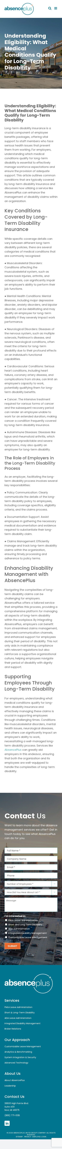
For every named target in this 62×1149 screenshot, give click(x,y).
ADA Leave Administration (18, 1018)
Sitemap (19, 1136)
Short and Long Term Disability (25, 924)
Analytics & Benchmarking (18, 1051)
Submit (12, 946)
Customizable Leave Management (27, 937)
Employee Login (39, 1136)
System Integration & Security (20, 1057)
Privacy (27, 1136)
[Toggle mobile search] (49, 8)
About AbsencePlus (15, 1080)
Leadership (10, 1085)
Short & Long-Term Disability (20, 1012)
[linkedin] (7, 1123)
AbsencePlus (13, 750)
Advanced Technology (16, 1062)
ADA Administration (19, 928)
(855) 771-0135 (12, 1115)
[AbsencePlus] (29, 974)
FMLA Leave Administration (23, 920)
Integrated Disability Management (27, 933)
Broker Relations (13, 1028)
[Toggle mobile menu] (55, 8)
